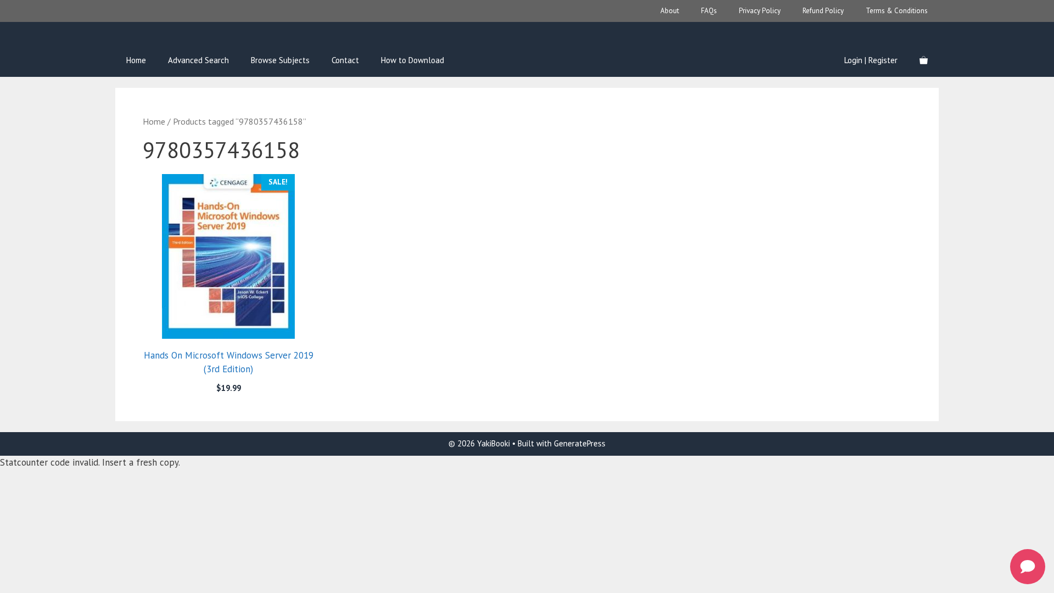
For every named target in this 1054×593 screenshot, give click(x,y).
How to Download (412, 60)
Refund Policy (823, 10)
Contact (345, 60)
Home (136, 60)
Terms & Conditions (897, 10)
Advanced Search (198, 60)
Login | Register (871, 60)
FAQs (709, 10)
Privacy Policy (760, 10)
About (669, 10)
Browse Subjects (280, 60)
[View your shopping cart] (924, 60)
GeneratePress (580, 443)
